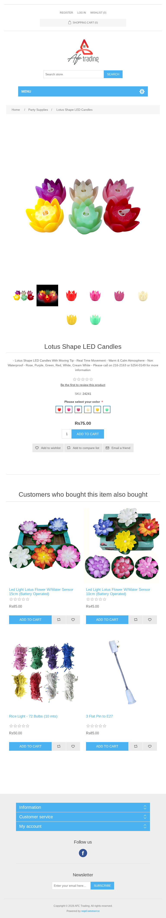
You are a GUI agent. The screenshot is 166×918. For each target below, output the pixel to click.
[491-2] (44, 545)
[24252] (121, 545)
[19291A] (121, 672)
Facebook (83, 853)
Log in (81, 12)
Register (66, 12)
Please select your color (82, 402)
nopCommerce (90, 911)
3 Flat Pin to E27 (99, 716)
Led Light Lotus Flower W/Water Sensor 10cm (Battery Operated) (118, 592)
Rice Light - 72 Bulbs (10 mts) (33, 716)
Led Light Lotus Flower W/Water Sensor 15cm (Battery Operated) (41, 592)
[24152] (44, 672)
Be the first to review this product (83, 385)
